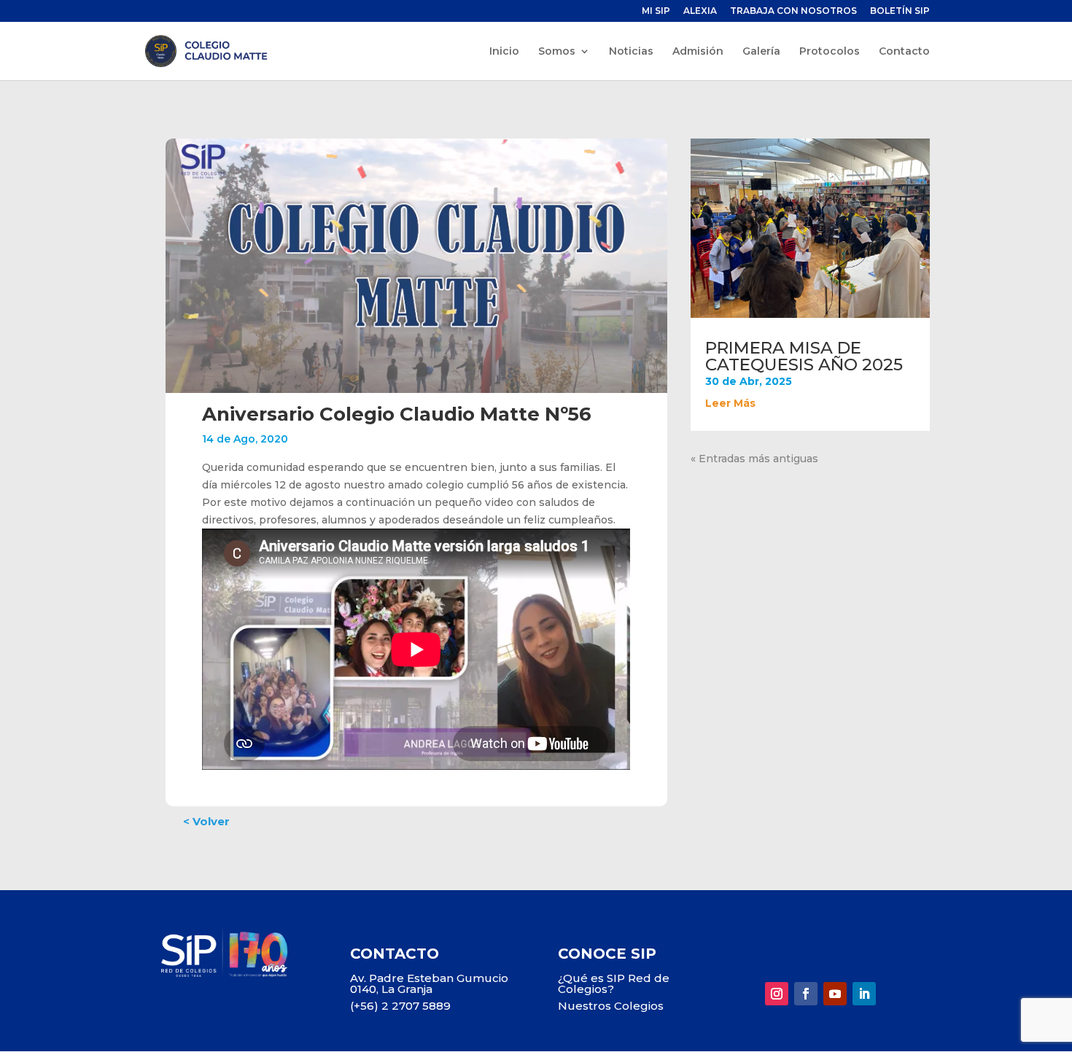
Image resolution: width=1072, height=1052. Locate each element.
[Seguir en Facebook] (805, 993)
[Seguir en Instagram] (776, 993)
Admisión (697, 52)
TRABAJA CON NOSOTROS (793, 11)
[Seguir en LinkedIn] (864, 993)
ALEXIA (700, 11)
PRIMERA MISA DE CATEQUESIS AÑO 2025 (804, 356)
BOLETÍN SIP (900, 11)
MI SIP (656, 11)
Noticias (631, 52)
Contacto (904, 52)
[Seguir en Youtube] (835, 993)
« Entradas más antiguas (754, 458)
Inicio (504, 52)
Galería (761, 52)
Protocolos (829, 52)
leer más (730, 403)
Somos (556, 52)
